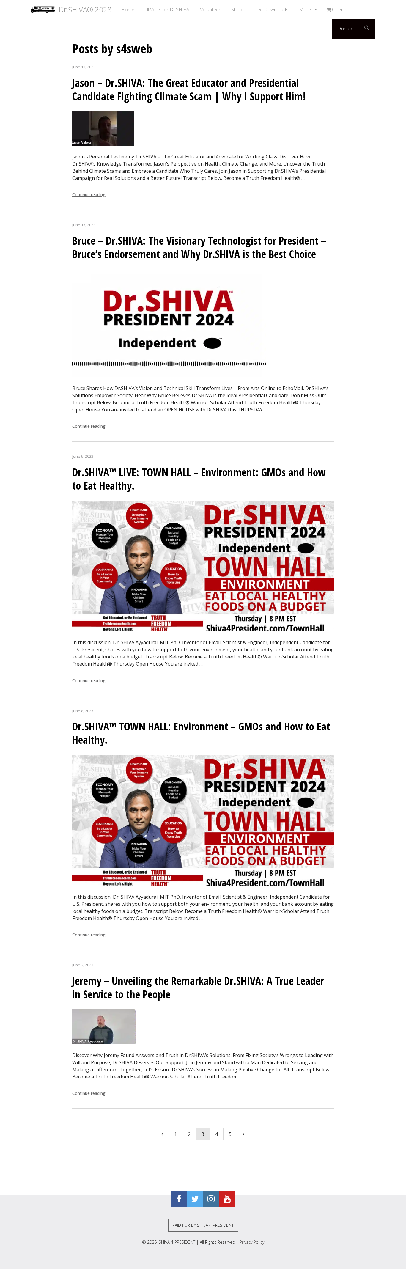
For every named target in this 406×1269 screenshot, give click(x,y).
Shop (236, 9)
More (305, 9)
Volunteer (210, 9)
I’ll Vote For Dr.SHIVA (167, 9)
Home (127, 9)
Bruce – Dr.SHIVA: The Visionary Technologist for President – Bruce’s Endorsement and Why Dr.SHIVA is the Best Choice (199, 247)
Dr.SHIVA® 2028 (83, 9)
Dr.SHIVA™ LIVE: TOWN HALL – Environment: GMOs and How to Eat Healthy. (199, 479)
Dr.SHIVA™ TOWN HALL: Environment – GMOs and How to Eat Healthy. (201, 733)
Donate (345, 28)
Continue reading (89, 194)
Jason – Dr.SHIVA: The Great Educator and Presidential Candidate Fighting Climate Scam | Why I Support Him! (189, 89)
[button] (367, 29)
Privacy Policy (252, 1242)
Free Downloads (270, 9)
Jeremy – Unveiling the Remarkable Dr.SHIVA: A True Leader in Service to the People (198, 987)
